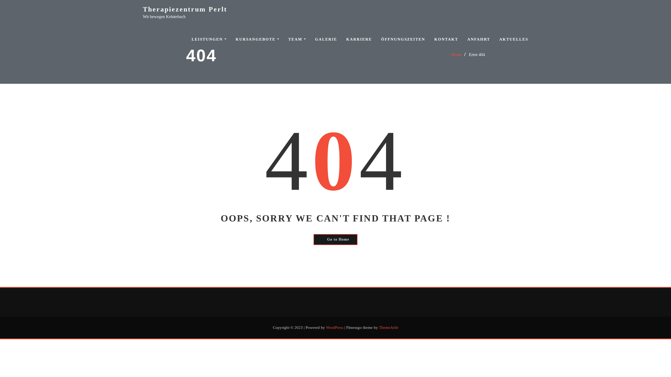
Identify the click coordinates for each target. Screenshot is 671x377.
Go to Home (338, 239)
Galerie (326, 39)
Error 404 (477, 54)
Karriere (359, 39)
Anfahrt (478, 39)
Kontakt (446, 39)
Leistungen (208, 39)
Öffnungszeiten (403, 39)
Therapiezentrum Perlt (185, 9)
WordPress (334, 327)
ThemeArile (388, 327)
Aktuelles (513, 39)
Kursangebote (256, 39)
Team (296, 39)
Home (456, 54)
